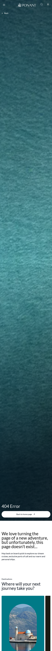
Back (6, 13)
